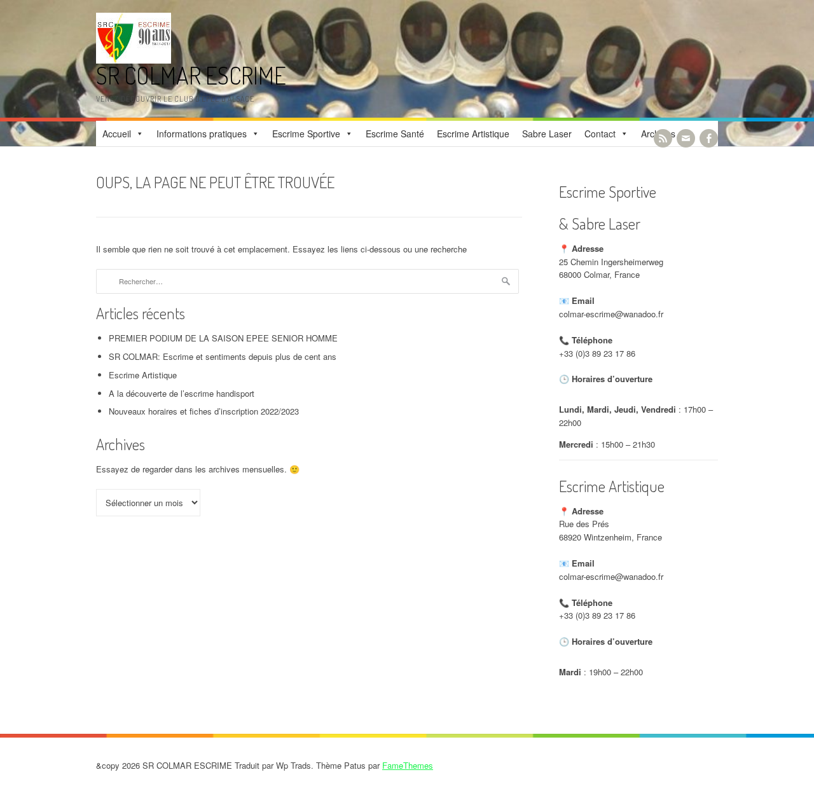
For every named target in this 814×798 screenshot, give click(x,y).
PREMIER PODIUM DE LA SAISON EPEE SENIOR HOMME (223, 338)
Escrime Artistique (473, 133)
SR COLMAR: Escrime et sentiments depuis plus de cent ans (222, 356)
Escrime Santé (395, 133)
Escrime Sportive (306, 133)
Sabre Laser (547, 133)
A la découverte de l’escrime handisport (181, 393)
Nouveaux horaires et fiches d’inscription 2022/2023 (204, 411)
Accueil (116, 133)
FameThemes (407, 765)
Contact (600, 133)
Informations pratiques (201, 133)
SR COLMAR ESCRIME (191, 75)
